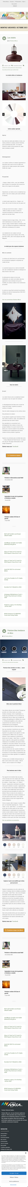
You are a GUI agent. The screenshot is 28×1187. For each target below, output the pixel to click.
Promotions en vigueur (14, 455)
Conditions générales (5, 1147)
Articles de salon (14, 67)
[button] (26, 1153)
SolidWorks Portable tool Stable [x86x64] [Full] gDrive (13, 543)
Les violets (12, 38)
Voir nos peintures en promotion (10, 820)
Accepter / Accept (14, 1173)
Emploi (23, 1)
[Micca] (13, 16)
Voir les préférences (14, 1181)
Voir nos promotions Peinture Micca (11, 299)
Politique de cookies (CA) (6, 1149)
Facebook (15, 446)
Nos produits (3, 1135)
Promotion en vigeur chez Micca (15, 930)
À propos (12, 1)
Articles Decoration (14, 662)
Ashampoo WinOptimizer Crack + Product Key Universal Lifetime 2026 (13, 596)
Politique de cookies (13, 1184)
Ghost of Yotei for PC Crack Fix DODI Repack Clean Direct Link (13, 552)
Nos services (3, 1139)
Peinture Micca (6, 1)
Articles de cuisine (6, 67)
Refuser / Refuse (14, 1177)
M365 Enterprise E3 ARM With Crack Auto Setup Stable (12, 614)
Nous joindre (14, 3)
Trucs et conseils (4, 1143)
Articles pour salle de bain (12, 69)
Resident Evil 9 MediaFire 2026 (12, 587)
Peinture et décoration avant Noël (14, 478)
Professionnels (18, 1)
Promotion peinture (5, 1137)
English (15, 6)
